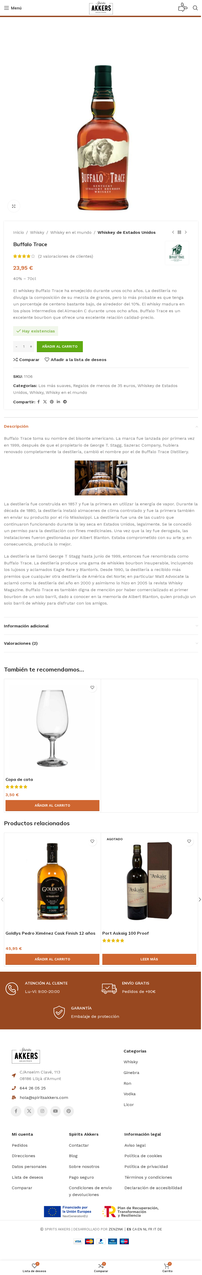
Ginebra (131, 1072)
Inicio (18, 232)
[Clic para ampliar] (14, 206)
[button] (52, 805)
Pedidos (20, 1145)
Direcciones (23, 1155)
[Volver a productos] (179, 232)
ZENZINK (116, 1229)
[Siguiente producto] (186, 232)
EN (140, 1229)
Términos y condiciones (148, 1177)
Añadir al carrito (60, 346)
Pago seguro (81, 1177)
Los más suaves (54, 385)
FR (150, 1229)
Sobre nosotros (84, 1166)
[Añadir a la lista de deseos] (92, 687)
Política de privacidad (146, 1166)
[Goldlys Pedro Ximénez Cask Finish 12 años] (52, 881)
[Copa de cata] (52, 727)
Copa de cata (19, 779)
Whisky (37, 232)
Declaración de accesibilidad (153, 1187)
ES (129, 1229)
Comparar (22, 1187)
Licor (129, 1104)
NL (145, 1229)
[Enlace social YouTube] (55, 1111)
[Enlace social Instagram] (42, 1111)
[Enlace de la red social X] (45, 401)
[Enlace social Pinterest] (51, 401)
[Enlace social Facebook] (38, 401)
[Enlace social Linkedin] (58, 401)
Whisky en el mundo (71, 232)
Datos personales (29, 1166)
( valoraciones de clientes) (65, 256)
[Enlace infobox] (183, 8)
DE (160, 1229)
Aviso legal (135, 1145)
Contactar (79, 1145)
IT (154, 1229)
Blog (73, 1155)
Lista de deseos (27, 1177)
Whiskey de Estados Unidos (127, 232)
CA (134, 1229)
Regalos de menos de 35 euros (104, 385)
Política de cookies (143, 1155)
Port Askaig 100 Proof (125, 933)
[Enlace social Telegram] (65, 401)
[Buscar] (195, 8)
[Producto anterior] (173, 232)
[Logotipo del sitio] (101, 7)
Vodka (130, 1093)
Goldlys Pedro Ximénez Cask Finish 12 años (50, 933)
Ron (127, 1083)
